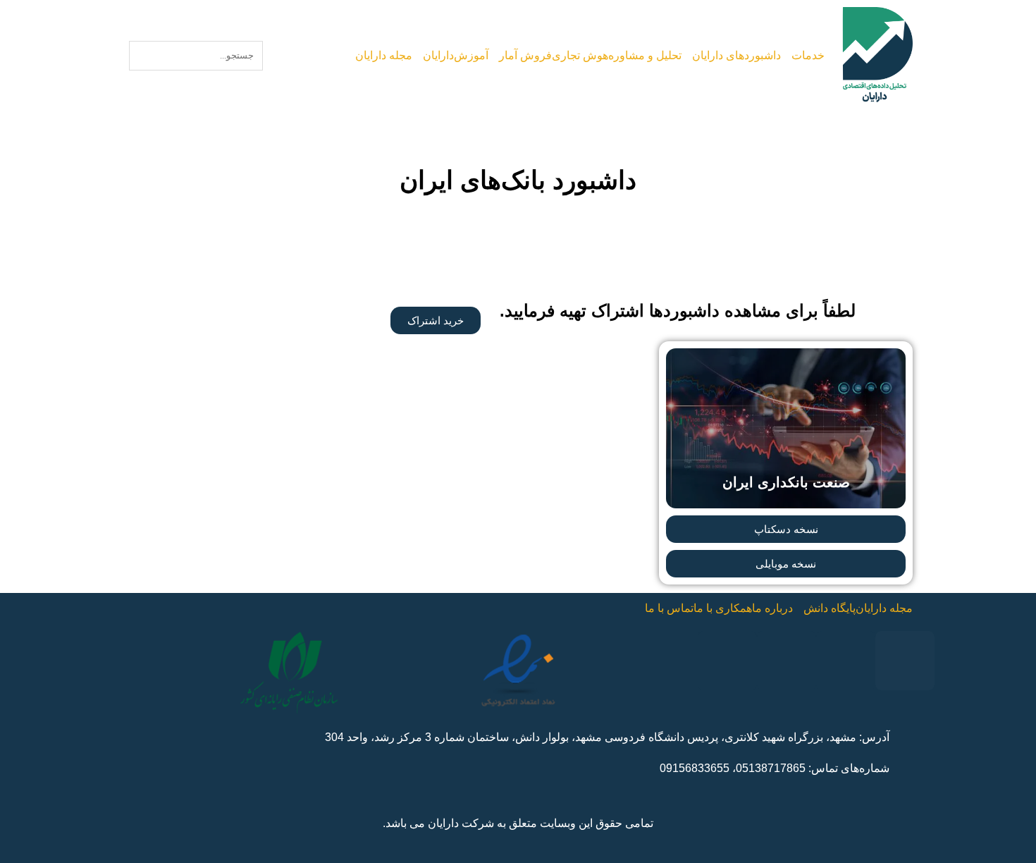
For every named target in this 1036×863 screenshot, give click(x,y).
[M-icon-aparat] (786, 660)
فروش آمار (526, 55)
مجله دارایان (391, 55)
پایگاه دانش (827, 608)
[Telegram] (845, 660)
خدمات (808, 55)
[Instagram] (905, 660)
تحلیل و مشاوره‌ (644, 55)
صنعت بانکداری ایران (786, 482)
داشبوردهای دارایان (736, 55)
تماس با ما (666, 608)
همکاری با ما (721, 608)
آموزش (477, 55)
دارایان (446, 55)
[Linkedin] (727, 660)
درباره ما (769, 608)
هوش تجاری (579, 55)
